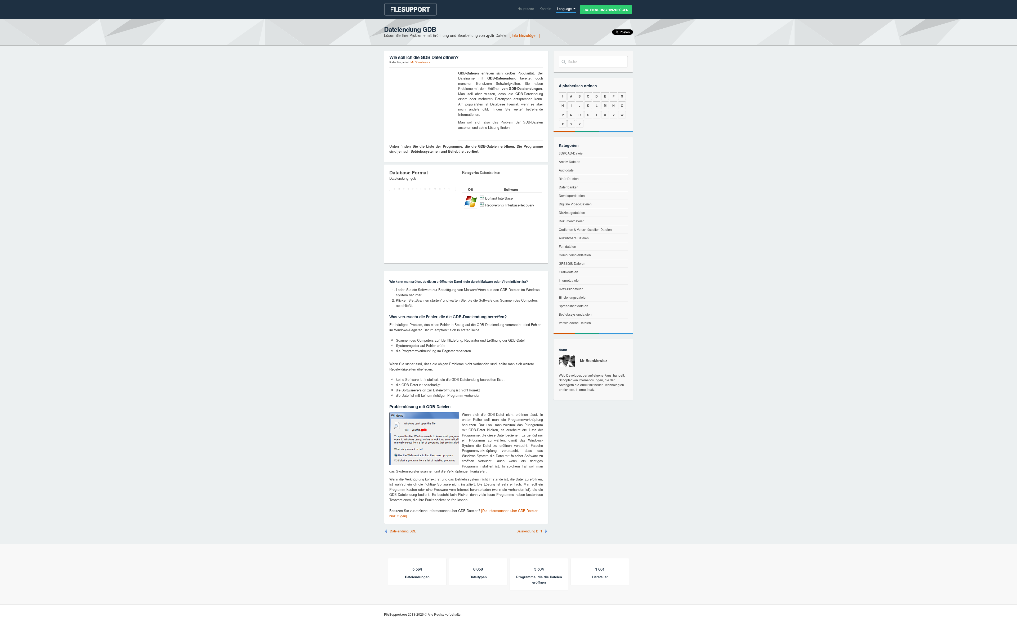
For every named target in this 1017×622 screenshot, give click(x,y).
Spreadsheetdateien (573, 305)
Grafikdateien (568, 272)
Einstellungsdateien (573, 297)
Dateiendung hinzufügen (605, 9)
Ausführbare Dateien (574, 238)
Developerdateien (572, 195)
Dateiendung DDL (403, 531)
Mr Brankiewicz (420, 62)
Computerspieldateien (575, 255)
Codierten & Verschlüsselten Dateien (585, 229)
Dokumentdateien (572, 221)
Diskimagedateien (572, 212)
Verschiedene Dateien (575, 322)
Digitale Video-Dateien (575, 204)
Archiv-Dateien (569, 161)
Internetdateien (570, 280)
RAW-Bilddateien (571, 288)
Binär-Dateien (569, 178)
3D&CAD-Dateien (572, 153)
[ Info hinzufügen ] (525, 35)
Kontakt (545, 8)
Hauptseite (526, 8)
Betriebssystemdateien (575, 314)
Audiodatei (566, 170)
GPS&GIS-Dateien (572, 263)
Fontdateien (567, 246)
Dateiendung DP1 (529, 531)
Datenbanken (568, 187)
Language (565, 8)
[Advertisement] (422, 103)
